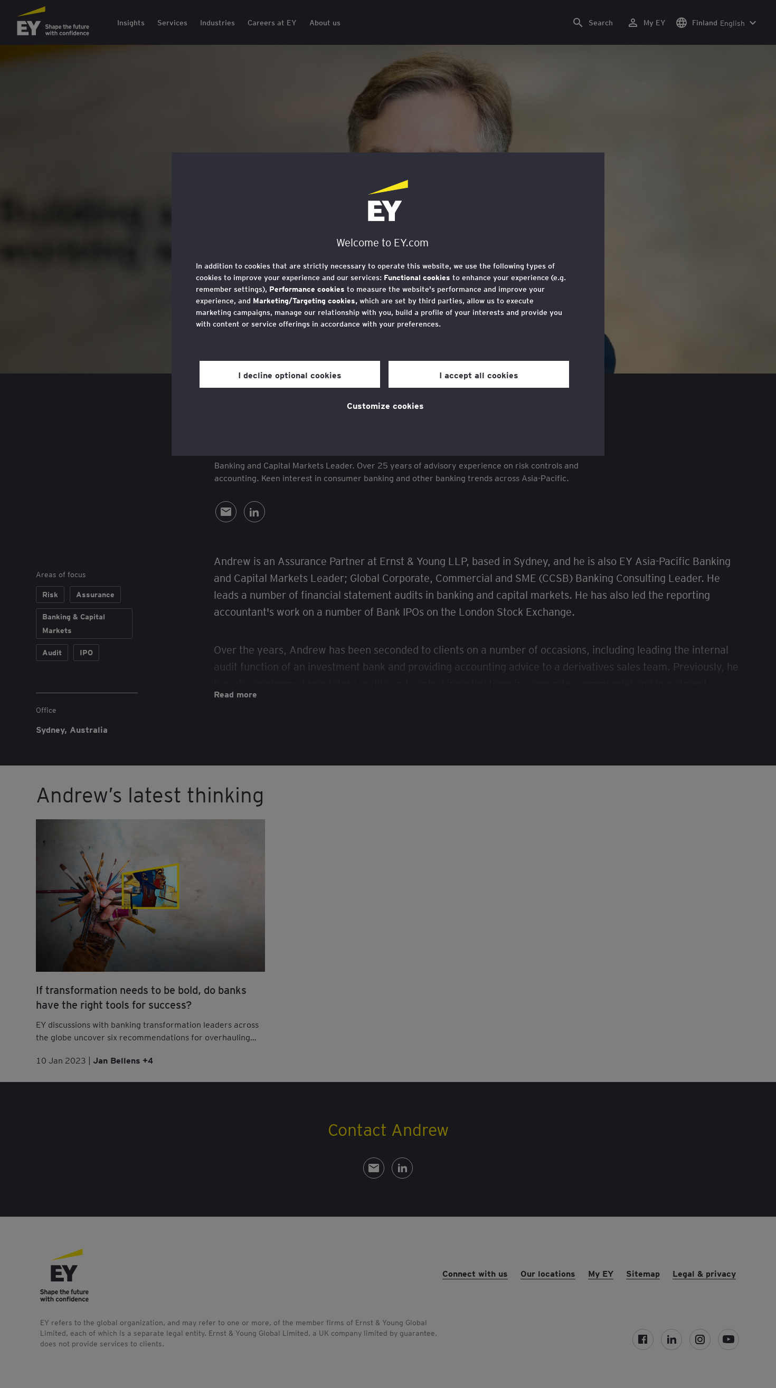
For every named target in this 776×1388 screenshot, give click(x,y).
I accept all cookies (478, 374)
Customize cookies (385, 405)
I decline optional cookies (290, 374)
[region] (388, 304)
